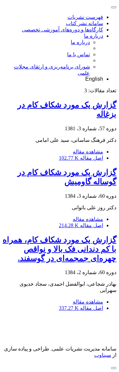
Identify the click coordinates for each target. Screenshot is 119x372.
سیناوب (102, 355)
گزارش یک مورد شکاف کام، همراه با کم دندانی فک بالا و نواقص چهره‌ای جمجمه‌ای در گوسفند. (59, 249)
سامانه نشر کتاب (84, 23)
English (94, 79)
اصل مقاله (81, 158)
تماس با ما (78, 54)
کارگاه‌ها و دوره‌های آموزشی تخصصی (62, 29)
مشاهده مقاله (88, 151)
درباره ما (93, 36)
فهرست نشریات (85, 17)
